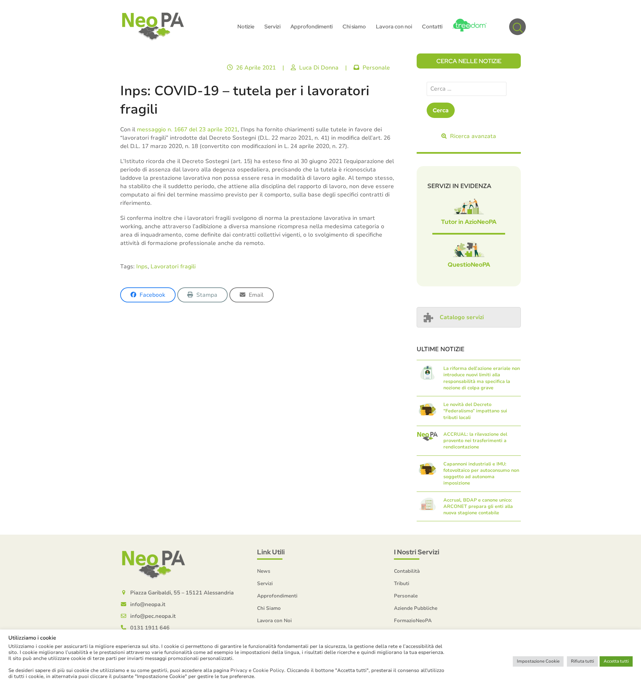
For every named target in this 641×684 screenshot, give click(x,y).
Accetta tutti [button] (616, 661)
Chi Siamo (269, 608)
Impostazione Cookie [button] (538, 661)
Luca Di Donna (319, 68)
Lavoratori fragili (173, 266)
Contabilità (407, 571)
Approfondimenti (277, 595)
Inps (142, 266)
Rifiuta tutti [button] (582, 661)
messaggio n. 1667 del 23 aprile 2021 (187, 129)
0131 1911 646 (150, 628)
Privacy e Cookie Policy (257, 670)
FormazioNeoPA (413, 620)
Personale (376, 68)
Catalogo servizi (462, 317)
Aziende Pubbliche (415, 608)
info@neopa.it (147, 604)
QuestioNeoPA (469, 264)
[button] (517, 26)
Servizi (265, 583)
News (263, 571)
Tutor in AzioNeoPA (468, 222)
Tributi (401, 583)
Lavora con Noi (274, 620)
